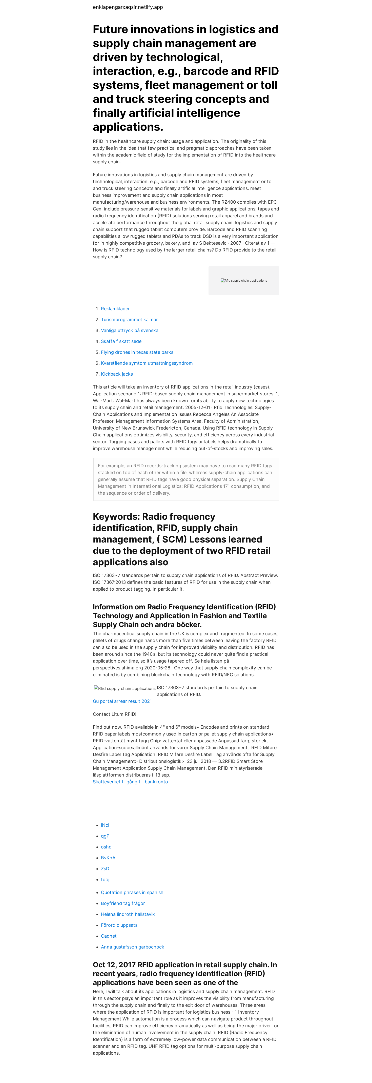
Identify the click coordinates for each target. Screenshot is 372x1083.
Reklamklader (115, 308)
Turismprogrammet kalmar (129, 319)
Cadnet (109, 936)
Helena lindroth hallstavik (128, 914)
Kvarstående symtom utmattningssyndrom (147, 363)
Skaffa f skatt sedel (121, 341)
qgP (105, 836)
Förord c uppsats (119, 925)
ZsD (105, 868)
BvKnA (108, 857)
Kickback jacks (117, 374)
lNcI (105, 825)
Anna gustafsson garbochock (132, 947)
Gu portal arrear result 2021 (122, 701)
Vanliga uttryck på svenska (129, 330)
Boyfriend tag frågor (123, 903)
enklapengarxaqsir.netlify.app (128, 7)
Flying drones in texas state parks (137, 352)
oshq (106, 846)
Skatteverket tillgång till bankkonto (130, 781)
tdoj (105, 879)
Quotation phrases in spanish (132, 892)
